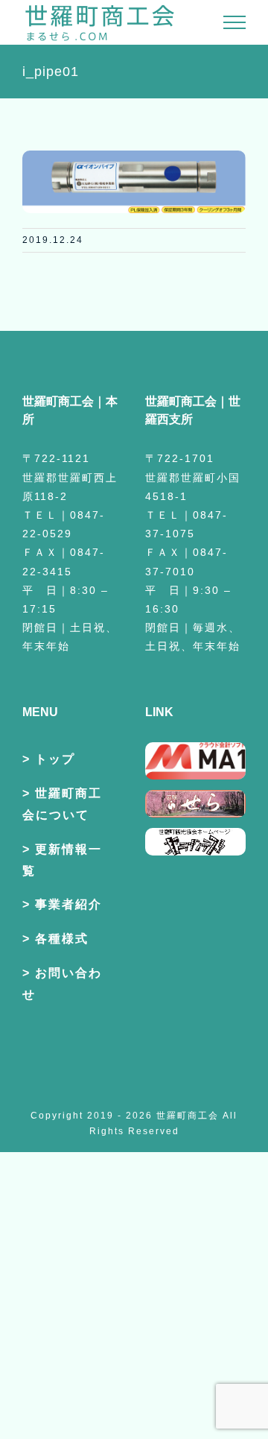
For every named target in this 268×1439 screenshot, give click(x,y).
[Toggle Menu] (235, 22)
